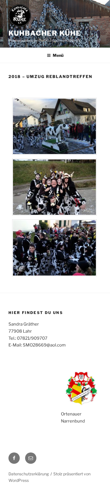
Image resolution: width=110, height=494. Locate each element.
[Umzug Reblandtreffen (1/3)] (54, 153)
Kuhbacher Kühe (44, 33)
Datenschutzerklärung (28, 473)
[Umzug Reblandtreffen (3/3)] (54, 275)
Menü (58, 55)
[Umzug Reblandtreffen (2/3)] (54, 214)
